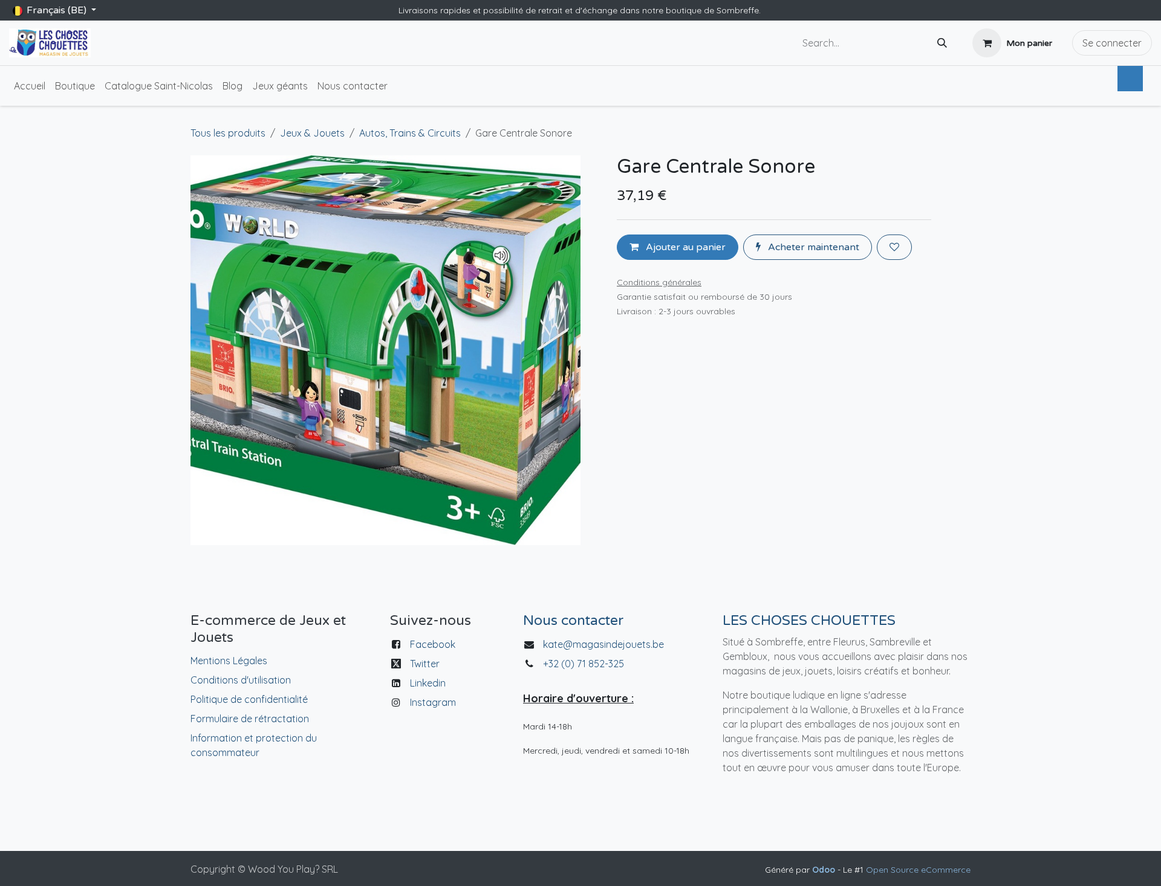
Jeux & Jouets (312, 133)
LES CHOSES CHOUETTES (809, 620)
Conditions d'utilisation (240, 680)
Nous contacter (573, 620)
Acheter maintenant (812, 247)
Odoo (824, 869)
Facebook (432, 644)
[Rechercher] (942, 43)
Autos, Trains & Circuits (410, 133)
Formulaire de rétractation (249, 719)
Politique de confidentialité (249, 699)
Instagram (433, 702)
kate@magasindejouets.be (603, 644)
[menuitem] (29, 86)
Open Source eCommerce (918, 869)
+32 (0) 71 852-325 (584, 664)
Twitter (425, 664)
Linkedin (428, 683)
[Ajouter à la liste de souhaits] (894, 247)
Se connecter (1112, 43)
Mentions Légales (228, 661)
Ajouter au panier (684, 247)
